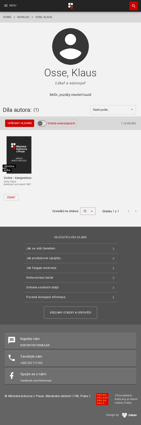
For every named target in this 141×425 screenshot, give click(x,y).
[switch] (42, 123)
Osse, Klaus (43, 17)
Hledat (132, 6)
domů (7, 17)
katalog (23, 17)
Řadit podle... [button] (101, 109)
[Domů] (70, 6)
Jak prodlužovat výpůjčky (43, 258)
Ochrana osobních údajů (42, 287)
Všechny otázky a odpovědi (70, 312)
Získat (11, 197)
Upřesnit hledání (20, 123)
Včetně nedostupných (61, 123)
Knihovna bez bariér (39, 277)
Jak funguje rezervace (41, 268)
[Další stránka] (136, 211)
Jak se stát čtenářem (40, 248)
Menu (10, 5)
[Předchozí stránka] (128, 211)
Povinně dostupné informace (45, 297)
